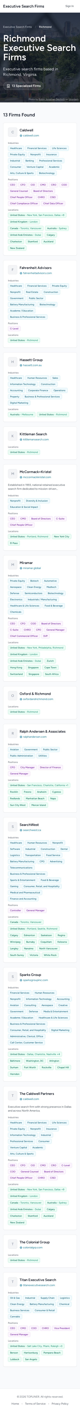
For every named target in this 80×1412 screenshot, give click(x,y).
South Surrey (17, 955)
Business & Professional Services (27, 317)
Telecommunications (21, 867)
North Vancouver (48, 948)
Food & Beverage (54, 605)
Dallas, (30, 1054)
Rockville (46, 1067)
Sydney (63, 228)
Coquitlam (46, 942)
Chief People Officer (21, 197)
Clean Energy (34, 587)
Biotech (34, 580)
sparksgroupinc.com (35, 980)
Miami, (46, 1346)
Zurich (50, 661)
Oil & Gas (15, 1298)
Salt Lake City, (34, 1346)
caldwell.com (31, 135)
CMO (43, 184)
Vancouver (35, 228)
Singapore (33, 667)
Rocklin (14, 792)
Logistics (15, 855)
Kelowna (62, 942)
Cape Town (50, 667)
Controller (15, 910)
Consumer (15, 167)
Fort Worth (30, 1067)
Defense (14, 593)
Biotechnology (47, 173)
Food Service (53, 855)
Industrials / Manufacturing (42, 599)
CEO (12, 184)
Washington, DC (34, 1060)
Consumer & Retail (45, 1310)
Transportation (33, 855)
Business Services (19, 1310)
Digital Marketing (19, 402)
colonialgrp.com (33, 1247)
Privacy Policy (60, 1403)
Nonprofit (35, 154)
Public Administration (21, 755)
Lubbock (14, 1359)
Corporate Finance (38, 390)
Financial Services (37, 148)
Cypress (56, 792)
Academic (54, 167)
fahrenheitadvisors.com (37, 273)
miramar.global (32, 568)
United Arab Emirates (21, 235)
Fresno (27, 792)
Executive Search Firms (23, 6)
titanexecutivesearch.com (39, 1285)
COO (64, 184)
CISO (53, 197)
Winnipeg (15, 942)
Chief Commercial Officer (24, 636)
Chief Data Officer (53, 203)
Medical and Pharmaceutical (25, 892)
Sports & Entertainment (22, 880)
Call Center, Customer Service (26, 1042)
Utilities (42, 755)
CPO (38, 629)
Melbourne (27, 414)
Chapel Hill (63, 1067)
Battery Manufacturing (22, 304)
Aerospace (16, 587)
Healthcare (16, 148)
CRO (53, 184)
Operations (59, 390)
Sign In (69, 6)
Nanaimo (28, 948)
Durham (14, 1067)
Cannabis (15, 1316)
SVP (45, 636)
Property (14, 396)
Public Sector (36, 298)
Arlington (54, 1060)
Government (16, 298)
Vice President (62, 1328)
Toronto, (24, 228)
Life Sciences (59, 148)
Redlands (15, 798)
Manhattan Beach (35, 798)
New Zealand (17, 248)
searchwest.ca (32, 830)
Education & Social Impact (24, 507)
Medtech (51, 587)
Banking (29, 160)
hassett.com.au (32, 365)
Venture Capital (35, 167)
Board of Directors (43, 191)
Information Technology (23, 384)
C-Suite (60, 518)
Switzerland (16, 674)
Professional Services (50, 160)
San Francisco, (46, 215)
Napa (53, 798)
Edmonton (29, 935)
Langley (14, 948)
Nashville (51, 1054)
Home (15, 1403)
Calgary (51, 235)
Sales (55, 378)
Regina (61, 935)
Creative (63, 1005)
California (60, 785)
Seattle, (41, 928)
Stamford (33, 241)
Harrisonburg (31, 1352)
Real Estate (32, 292)
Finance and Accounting (23, 898)
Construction (51, 292)
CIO (33, 184)
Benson (14, 1352)
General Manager (55, 629)
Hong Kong (16, 667)
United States (17, 215)
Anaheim (41, 792)
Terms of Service (35, 1403)
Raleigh (55, 1346)
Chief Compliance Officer (24, 203)
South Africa (51, 674)
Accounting (16, 390)
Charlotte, (48, 785)
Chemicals (15, 612)
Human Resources (37, 378)
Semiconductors (33, 593)
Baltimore (15, 1060)
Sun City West (18, 805)
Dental (64, 849)
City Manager (27, 767)
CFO (22, 184)
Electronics (16, 599)
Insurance (51, 154)
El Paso (14, 543)
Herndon (14, 1074)
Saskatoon (46, 935)
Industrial (15, 160)
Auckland (48, 241)
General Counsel (19, 191)
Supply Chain (48, 1298)
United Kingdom (18, 221)
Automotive (50, 580)
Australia (52, 228)
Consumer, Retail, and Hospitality (41, 886)
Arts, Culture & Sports (22, 173)
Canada (14, 228)
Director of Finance (50, 767)
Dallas (57, 215)
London (34, 221)
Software (15, 849)
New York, (32, 215)
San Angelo (31, 1359)
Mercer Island (38, 805)
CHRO (41, 197)
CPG (42, 861)
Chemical (64, 1304)
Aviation (14, 749)
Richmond (32, 340)
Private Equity (17, 154)
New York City (61, 536)
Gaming (14, 886)
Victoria (34, 955)
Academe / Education (21, 310)
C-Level (14, 328)
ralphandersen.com (35, 736)
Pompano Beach (52, 1352)
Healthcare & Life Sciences (24, 605)
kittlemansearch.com (36, 439)
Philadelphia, (45, 647)
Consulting (30, 1005)
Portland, (32, 536)
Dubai (38, 235)
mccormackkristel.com (37, 477)
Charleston (16, 241)
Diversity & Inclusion (37, 500)
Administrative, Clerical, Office (26, 1036)
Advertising (56, 861)
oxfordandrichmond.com (38, 699)
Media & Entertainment (55, 1011)
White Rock (50, 955)
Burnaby (30, 942)
